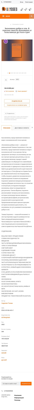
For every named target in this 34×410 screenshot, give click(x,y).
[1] (5, 95)
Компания (17, 395)
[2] (7, 95)
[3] (9, 95)
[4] (11, 95)
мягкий (3, 353)
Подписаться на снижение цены (17, 105)
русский (4, 360)
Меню (8, 16)
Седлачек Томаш (7, 303)
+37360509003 (7, 2)
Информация (19, 397)
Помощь (17, 400)
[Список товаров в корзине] (31, 10)
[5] (13, 95)
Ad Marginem (5, 317)
